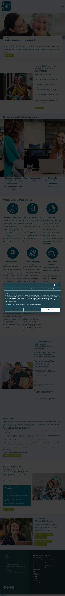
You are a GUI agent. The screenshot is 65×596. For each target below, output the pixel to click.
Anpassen (32, 309)
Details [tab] (32, 288)
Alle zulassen (51, 309)
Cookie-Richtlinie (13, 304)
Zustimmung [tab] (13, 288)
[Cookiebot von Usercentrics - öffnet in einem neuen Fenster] (54, 285)
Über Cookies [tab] (51, 288)
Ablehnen (14, 309)
